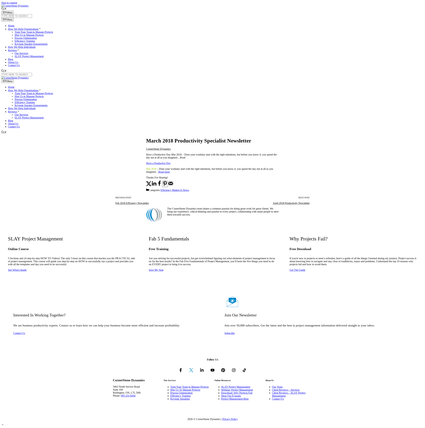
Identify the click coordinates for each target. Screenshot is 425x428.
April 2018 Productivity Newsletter (291, 203)
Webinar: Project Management (237, 389)
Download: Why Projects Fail (236, 392)
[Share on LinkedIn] (154, 185)
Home (11, 25)
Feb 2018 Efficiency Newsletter (132, 203)
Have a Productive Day (158, 163)
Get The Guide (297, 270)
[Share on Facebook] (159, 185)
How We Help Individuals (22, 47)
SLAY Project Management (29, 56)
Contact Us (14, 65)
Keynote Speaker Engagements (31, 44)
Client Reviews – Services (285, 389)
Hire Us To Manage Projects (185, 389)
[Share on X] (148, 185)
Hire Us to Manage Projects (29, 35)
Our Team (277, 386)
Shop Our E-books (231, 395)
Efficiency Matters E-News (175, 190)
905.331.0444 (128, 395)
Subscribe (229, 333)
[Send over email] (170, 185)
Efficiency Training (25, 41)
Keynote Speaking (180, 398)
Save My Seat (156, 270)
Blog (10, 59)
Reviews (12, 50)
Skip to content (9, 2)
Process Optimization (26, 38)
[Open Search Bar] (4, 9)
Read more (164, 171)
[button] (40, 29)
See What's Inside (17, 270)
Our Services (21, 53)
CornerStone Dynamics (158, 148)
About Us (13, 62)
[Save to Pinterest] (165, 184)
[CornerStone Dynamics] (15, 77)
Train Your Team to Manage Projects (34, 32)
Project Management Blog (235, 398)
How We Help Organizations (23, 29)
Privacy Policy (230, 419)
